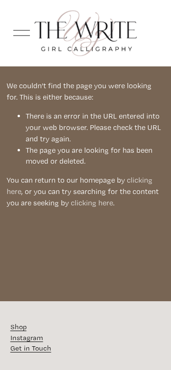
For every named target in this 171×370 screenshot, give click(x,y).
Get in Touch (30, 348)
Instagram (26, 337)
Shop (18, 327)
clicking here (92, 202)
